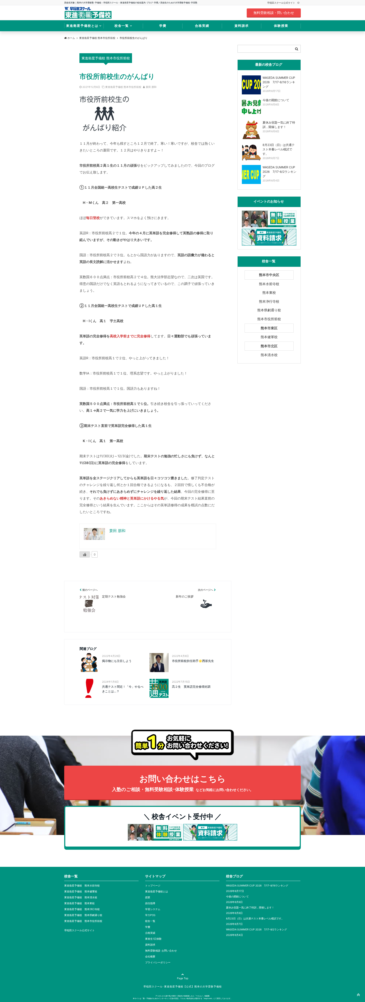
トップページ (152, 885)
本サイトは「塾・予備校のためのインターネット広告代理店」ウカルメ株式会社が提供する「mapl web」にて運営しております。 (182, 998)
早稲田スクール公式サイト (281, 2)
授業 (147, 897)
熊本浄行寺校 (269, 301)
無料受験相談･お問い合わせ (161, 950)
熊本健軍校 (269, 337)
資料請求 (241, 26)
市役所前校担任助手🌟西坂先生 (193, 661)
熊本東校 (269, 292)
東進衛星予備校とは (82, 26)
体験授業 (281, 26)
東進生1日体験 (153, 938)
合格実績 (202, 26)
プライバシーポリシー (157, 962)
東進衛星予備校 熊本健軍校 (80, 891)
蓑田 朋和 (151, 86)
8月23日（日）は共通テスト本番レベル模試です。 (255, 918)
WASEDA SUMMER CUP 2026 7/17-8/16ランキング (257, 885)
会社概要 (150, 956)
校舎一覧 (121, 26)
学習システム (152, 909)
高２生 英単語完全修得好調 (191, 686)
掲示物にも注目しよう (117, 661)
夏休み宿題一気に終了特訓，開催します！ (250, 907)
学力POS (150, 915)
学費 (162, 26)
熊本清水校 (269, 355)
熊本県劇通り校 (269, 310)
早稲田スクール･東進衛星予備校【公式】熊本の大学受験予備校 (182, 986)
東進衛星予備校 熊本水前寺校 (82, 885)
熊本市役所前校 (269, 319)
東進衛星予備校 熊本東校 (79, 903)
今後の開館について (237, 896)
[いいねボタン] (84, 554)
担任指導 (150, 903)
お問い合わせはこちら (182, 782)
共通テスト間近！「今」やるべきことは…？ (122, 689)
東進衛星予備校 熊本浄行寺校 (82, 909)
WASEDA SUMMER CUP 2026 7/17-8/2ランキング (256, 929)
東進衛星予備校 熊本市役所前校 (123, 86)
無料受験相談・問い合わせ (273, 13)
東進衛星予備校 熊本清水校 (80, 897)
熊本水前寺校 (269, 284)
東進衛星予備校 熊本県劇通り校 (83, 915)
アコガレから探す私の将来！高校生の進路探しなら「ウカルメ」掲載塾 (182, 996)
